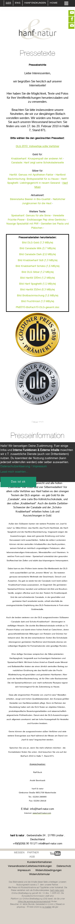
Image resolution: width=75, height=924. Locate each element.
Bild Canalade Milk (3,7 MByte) (38, 248)
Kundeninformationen (39, 862)
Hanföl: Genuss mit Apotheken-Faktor (31, 175)
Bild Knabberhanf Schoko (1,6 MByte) (37, 266)
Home (54, 3)
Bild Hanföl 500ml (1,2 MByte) (37, 278)
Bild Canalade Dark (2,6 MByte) (37, 254)
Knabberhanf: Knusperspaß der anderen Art (36, 158)
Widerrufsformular (39, 874)
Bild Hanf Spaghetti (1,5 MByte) (37, 284)
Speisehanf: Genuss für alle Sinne (31, 215)
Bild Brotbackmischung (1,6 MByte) (37, 295)
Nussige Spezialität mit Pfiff (22, 223)
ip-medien (46, 907)
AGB (32, 857)
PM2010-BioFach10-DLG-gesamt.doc (37, 307)
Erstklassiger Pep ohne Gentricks (46, 220)
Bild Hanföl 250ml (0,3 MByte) (37, 289)
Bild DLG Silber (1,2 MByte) (38, 272)
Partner (33, 852)
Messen (19, 852)
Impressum (24, 870)
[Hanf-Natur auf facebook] (69, 19)
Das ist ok (18, 481)
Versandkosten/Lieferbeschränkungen (30, 866)
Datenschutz (64, 866)
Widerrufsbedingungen (48, 870)
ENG (18, 3)
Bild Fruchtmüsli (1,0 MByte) (37, 301)
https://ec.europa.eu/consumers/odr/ (34, 902)
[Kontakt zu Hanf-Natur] (69, 26)
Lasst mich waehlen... (14, 471)
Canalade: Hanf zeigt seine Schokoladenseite (37, 162)
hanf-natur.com (57, 890)
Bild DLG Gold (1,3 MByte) (37, 242)
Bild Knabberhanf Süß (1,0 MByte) (37, 260)
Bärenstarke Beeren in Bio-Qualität (30, 199)
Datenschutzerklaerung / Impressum (23, 466)
